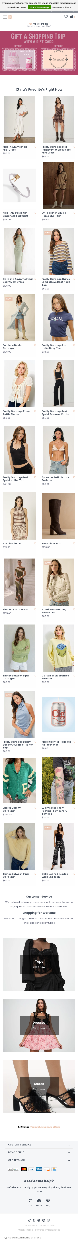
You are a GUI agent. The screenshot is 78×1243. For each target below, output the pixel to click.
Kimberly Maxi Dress (15, 609)
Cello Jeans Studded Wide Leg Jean (55, 876)
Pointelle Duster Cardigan (12, 347)
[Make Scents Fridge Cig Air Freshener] (58, 714)
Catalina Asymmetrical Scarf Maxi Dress (18, 281)
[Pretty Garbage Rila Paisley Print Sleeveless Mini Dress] (58, 119)
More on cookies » (61, 7)
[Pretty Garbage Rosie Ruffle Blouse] (19, 384)
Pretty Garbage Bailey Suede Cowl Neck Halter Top (18, 744)
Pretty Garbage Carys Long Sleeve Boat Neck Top (56, 282)
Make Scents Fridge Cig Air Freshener (56, 743)
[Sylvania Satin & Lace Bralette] (58, 450)
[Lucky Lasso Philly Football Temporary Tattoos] (58, 780)
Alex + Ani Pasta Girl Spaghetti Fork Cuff (15, 214)
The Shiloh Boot (51, 543)
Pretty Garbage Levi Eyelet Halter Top (15, 479)
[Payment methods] (14, 1168)
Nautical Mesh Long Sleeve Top (54, 611)
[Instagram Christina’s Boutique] (48, 1220)
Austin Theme (25, 1229)
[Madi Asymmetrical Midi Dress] (19, 119)
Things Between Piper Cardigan (16, 677)
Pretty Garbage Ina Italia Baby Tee (54, 347)
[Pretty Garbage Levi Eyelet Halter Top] (19, 450)
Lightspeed (54, 1229)
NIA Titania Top (12, 543)
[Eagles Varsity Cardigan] (19, 780)
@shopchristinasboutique (45, 1127)
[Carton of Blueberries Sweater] (58, 648)
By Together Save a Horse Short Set (54, 214)
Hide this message (39, 7)
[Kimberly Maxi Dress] (19, 582)
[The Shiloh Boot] (58, 516)
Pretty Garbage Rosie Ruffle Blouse (16, 413)
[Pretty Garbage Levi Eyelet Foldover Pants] (58, 384)
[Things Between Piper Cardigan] (19, 648)
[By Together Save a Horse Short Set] (58, 185)
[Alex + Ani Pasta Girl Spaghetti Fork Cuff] (19, 185)
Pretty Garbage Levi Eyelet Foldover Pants (55, 413)
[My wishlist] (66, 17)
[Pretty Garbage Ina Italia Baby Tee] (58, 317)
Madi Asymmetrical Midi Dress (15, 148)
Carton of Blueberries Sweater (55, 677)
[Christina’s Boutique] (10, 17)
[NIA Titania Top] (19, 516)
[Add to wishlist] (35, 146)
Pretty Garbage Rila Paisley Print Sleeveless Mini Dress (56, 149)
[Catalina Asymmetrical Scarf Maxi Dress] (19, 251)
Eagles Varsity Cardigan (12, 809)
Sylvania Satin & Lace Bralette (55, 479)
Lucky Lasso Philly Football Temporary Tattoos (54, 810)
